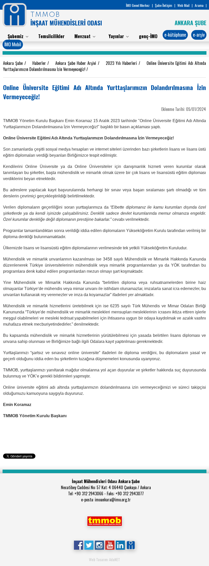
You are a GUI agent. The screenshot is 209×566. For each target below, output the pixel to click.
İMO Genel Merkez (138, 5)
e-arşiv (199, 34)
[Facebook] (78, 545)
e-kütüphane (175, 34)
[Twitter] (89, 545)
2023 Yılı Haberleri (122, 63)
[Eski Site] (130, 545)
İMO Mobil (12, 44)
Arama (199, 5)
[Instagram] (99, 545)
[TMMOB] (104, 520)
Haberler (39, 63)
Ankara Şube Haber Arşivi (76, 63)
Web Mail (183, 5)
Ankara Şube (13, 63)
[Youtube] (109, 545)
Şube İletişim (163, 5)
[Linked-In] (120, 545)
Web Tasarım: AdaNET (104, 559)
